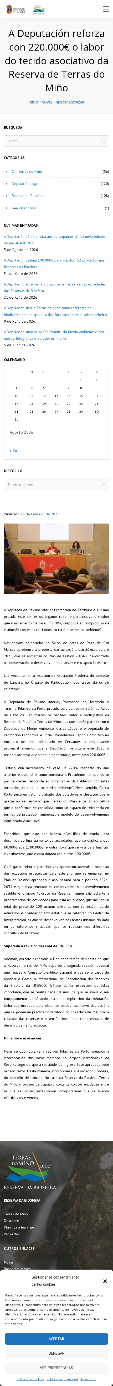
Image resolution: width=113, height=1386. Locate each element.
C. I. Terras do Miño (27, 171)
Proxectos (12, 1234)
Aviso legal (88, 1379)
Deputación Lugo (25, 183)
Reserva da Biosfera (28, 195)
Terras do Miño (16, 1214)
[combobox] (56, 484)
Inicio (33, 102)
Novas (47, 102)
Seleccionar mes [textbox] (20, 484)
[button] (105, 1280)
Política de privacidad (62, 1379)
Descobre (11, 1220)
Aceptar (56, 1338)
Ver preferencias (56, 1367)
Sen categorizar (70, 102)
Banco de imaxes (17, 1268)
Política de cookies (30, 1379)
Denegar (57, 1353)
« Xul (14, 450)
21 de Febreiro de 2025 (39, 514)
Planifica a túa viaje (19, 1227)
